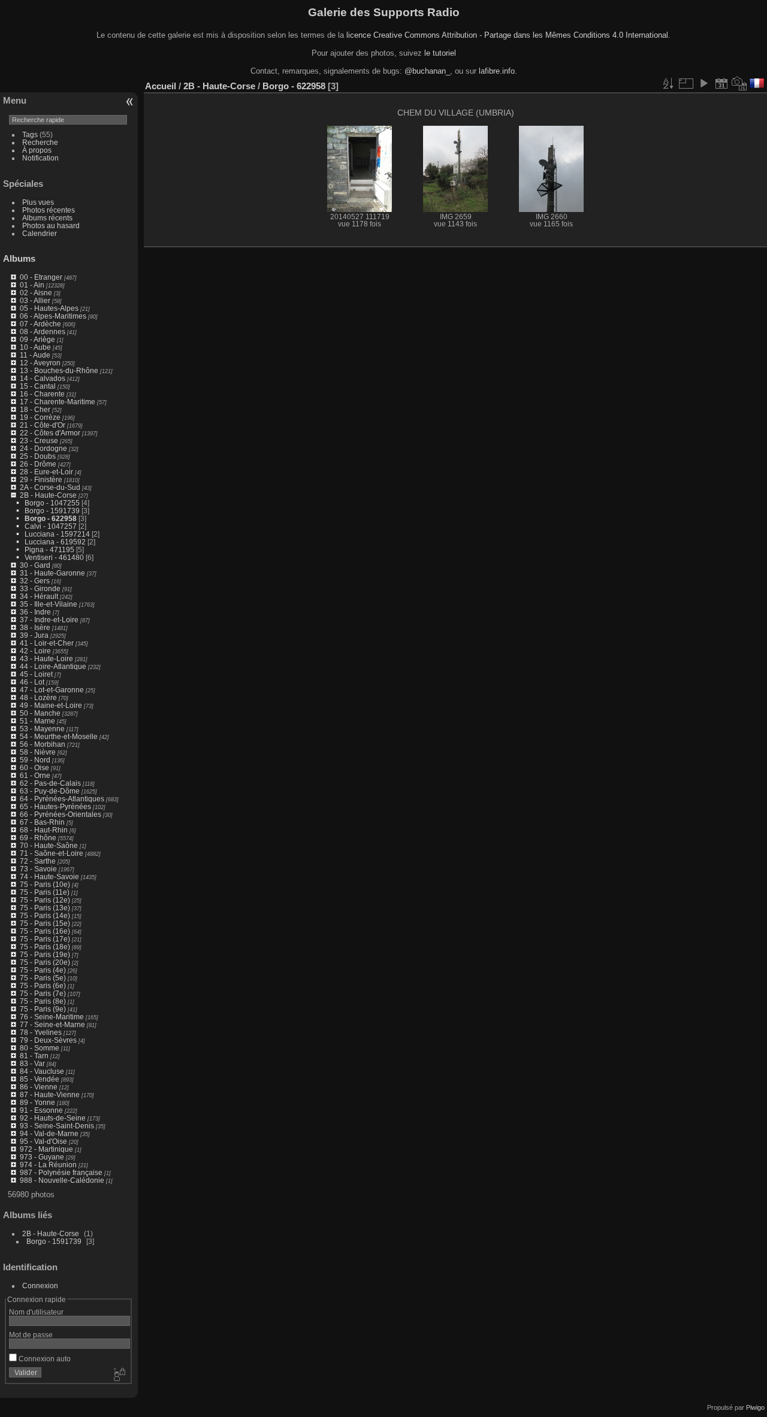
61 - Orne (35, 775)
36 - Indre (35, 612)
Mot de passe (31, 1335)
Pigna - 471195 (49, 549)
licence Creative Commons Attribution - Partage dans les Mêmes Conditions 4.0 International (507, 35)
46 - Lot (32, 682)
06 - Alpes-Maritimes (53, 316)
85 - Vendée (39, 1079)
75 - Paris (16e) (45, 931)
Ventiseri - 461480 (54, 557)
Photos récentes (48, 210)
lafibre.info (497, 70)
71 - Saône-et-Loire (51, 853)
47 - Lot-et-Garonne (52, 690)
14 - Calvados (42, 378)
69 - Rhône (38, 837)
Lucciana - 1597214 (57, 534)
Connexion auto (44, 1358)
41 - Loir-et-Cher (47, 643)
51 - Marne (37, 721)
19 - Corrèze (40, 417)
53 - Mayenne (42, 728)
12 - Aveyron (40, 363)
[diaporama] (703, 83)
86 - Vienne (39, 1087)
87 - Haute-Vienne (50, 1094)
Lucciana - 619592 (55, 542)
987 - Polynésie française (61, 1172)
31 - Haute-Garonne (52, 573)
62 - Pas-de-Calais (50, 783)
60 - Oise (34, 767)
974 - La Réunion (48, 1164)
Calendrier (39, 233)
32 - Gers (35, 581)
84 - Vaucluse (42, 1071)
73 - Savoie (38, 869)
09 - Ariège (37, 339)
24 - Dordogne (43, 448)
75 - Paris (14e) (45, 915)
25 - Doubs (38, 456)
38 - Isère (35, 627)
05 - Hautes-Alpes (49, 308)
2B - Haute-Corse (48, 495)
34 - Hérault (39, 596)
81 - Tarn (34, 1055)
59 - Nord (35, 760)
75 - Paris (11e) (45, 892)
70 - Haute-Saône (49, 845)
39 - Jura (34, 635)
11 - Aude (35, 355)
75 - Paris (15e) (45, 923)
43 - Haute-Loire (46, 658)
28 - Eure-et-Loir (46, 472)
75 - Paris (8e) (43, 1001)
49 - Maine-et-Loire (51, 705)
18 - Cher (35, 409)
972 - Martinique (46, 1149)
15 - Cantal (38, 386)
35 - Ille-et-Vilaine (48, 604)
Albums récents (47, 218)
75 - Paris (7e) (43, 993)
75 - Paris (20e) (45, 962)
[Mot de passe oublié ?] (118, 1375)
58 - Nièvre (38, 752)
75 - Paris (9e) (43, 1009)
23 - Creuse (39, 440)
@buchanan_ (427, 70)
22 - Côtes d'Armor (50, 433)
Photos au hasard (51, 225)
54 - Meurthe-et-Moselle (59, 736)
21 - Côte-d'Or (42, 425)
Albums (19, 258)
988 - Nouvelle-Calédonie (62, 1180)
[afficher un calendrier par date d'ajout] (721, 83)
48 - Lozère (38, 697)
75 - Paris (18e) (45, 946)
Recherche (40, 142)
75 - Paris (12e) (45, 900)
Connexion (40, 1285)
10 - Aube (35, 347)
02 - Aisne (36, 292)
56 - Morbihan (42, 744)
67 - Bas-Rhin (42, 822)
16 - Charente (42, 394)
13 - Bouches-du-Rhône (59, 370)
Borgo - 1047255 (52, 503)
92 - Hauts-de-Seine (53, 1118)
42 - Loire (35, 651)
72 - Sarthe (38, 861)
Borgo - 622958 (51, 518)
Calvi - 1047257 (51, 526)
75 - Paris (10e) (45, 884)
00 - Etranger (41, 277)
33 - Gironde (40, 588)
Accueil (160, 86)
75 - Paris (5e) (43, 978)
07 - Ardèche (40, 324)
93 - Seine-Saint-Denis (57, 1126)
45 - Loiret (36, 674)
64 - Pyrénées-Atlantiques (62, 799)
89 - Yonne (37, 1102)
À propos (37, 150)
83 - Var (32, 1063)
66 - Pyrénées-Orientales (60, 814)
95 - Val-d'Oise (43, 1141)
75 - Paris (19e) (45, 954)
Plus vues (38, 202)
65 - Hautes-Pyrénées (55, 806)
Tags (30, 134)
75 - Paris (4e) (43, 970)
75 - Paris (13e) (45, 908)
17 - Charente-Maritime (57, 401)
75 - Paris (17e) (45, 939)
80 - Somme (39, 1048)
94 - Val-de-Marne (49, 1133)
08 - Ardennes (42, 331)
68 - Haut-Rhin (44, 830)
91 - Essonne (41, 1110)
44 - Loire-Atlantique (53, 666)
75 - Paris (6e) (43, 985)
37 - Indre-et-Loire (49, 619)
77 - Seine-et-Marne (52, 1024)
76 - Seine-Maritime (52, 1017)
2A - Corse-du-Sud (50, 487)
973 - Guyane (42, 1157)
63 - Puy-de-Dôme (50, 791)
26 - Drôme (38, 464)
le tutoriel (440, 53)
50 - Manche (40, 713)
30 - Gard (35, 565)
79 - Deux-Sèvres (48, 1040)
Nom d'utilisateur (36, 1312)
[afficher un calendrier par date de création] (739, 83)
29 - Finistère (41, 479)
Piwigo (755, 1407)
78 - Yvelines (41, 1032)
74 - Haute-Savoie (49, 876)
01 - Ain (32, 285)
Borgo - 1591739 (52, 510)
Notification (40, 158)
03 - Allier (35, 300)
